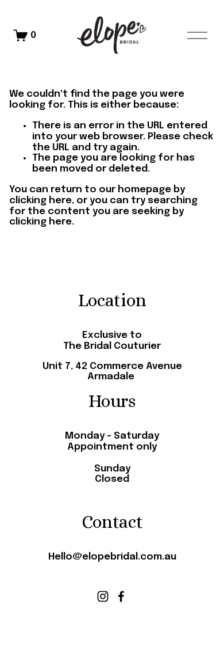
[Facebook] (121, 596)
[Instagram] (103, 596)
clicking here (40, 200)
